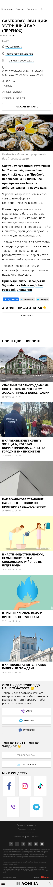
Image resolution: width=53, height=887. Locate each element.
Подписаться (29, 764)
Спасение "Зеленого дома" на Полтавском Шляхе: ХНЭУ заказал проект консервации (25, 389)
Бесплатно (7, 9)
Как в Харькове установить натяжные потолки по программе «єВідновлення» (24, 502)
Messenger (29, 730)
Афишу (8, 85)
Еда (4, 40)
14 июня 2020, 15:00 (21, 60)
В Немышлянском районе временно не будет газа (22, 615)
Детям (43, 9)
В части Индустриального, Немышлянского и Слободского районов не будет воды (23, 560)
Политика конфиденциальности (26, 837)
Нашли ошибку (13, 91)
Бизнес (19, 9)
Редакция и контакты (26, 829)
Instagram (24, 290)
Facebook (9, 290)
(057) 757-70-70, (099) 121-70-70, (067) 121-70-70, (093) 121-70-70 (23, 73)
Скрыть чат (26, 315)
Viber (39, 285)
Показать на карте (26, 106)
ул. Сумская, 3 (14, 46)
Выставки (32, 9)
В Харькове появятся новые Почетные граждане (24, 666)
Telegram (27, 285)
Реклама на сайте (14, 97)
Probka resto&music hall (19, 53)
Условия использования (26, 825)
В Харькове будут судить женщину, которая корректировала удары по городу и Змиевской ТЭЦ (23, 446)
